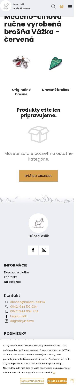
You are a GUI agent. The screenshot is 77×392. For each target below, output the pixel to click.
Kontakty (10, 277)
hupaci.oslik (18, 316)
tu (54, 372)
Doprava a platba (16, 272)
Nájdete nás (12, 282)
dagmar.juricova (22, 321)
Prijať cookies (57, 381)
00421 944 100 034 (23, 307)
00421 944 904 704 (24, 311)
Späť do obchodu (38, 176)
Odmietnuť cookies (32, 381)
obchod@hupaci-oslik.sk (27, 302)
